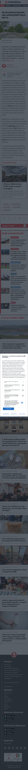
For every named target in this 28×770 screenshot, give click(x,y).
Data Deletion (6, 413)
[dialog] (14, 385)
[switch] (22, 385)
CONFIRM (8, 408)
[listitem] (14, 382)
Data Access (14, 413)
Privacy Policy (22, 413)
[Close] (25, 356)
